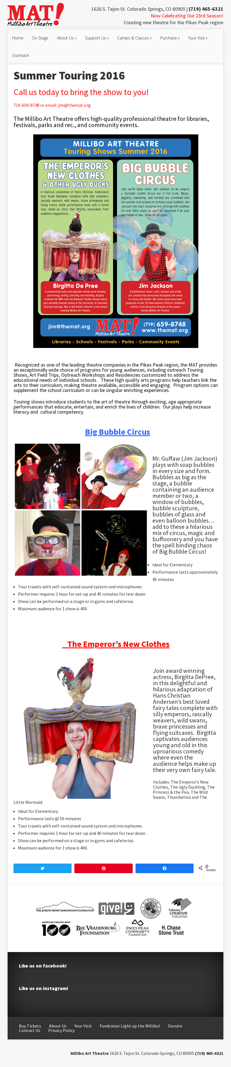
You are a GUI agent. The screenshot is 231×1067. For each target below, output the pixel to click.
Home (17, 38)
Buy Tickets (30, 1026)
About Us (67, 38)
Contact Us (29, 1030)
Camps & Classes (134, 38)
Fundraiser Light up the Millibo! (130, 1026)
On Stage (40, 38)
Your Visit (198, 38)
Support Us (97, 38)
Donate (175, 1026)
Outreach (20, 55)
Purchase (170, 38)
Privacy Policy (61, 1030)
